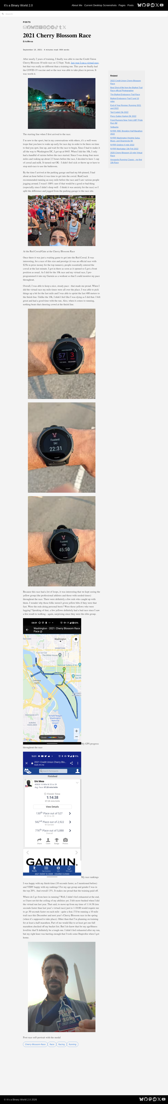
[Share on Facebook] (29, 27)
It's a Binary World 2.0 (18, 5)
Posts (130, 5)
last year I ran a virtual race (85, 62)
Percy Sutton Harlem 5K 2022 (123, 116)
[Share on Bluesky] (33, 27)
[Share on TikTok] (56, 27)
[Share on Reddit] (49, 27)
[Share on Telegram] (52, 27)
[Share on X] (64, 27)
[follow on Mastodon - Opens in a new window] (148, 5)
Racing (61, 1044)
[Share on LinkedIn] (37, 27)
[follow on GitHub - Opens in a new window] (144, 5)
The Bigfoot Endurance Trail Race (125, 94)
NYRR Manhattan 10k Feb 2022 (124, 149)
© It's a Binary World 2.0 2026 (20, 1099)
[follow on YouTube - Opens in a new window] (162, 5)
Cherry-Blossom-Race (35, 1044)
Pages (122, 5)
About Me (77, 5)
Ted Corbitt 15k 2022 (119, 112)
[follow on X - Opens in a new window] (157, 5)
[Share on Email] (25, 27)
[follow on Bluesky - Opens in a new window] (139, 5)
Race (52, 1044)
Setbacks (114, 127)
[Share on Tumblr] (60, 27)
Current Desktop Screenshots (100, 5)
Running (72, 1044)
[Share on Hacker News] (41, 27)
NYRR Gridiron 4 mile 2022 (122, 145)
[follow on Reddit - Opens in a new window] (153, 5)
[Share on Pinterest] (45, 27)
